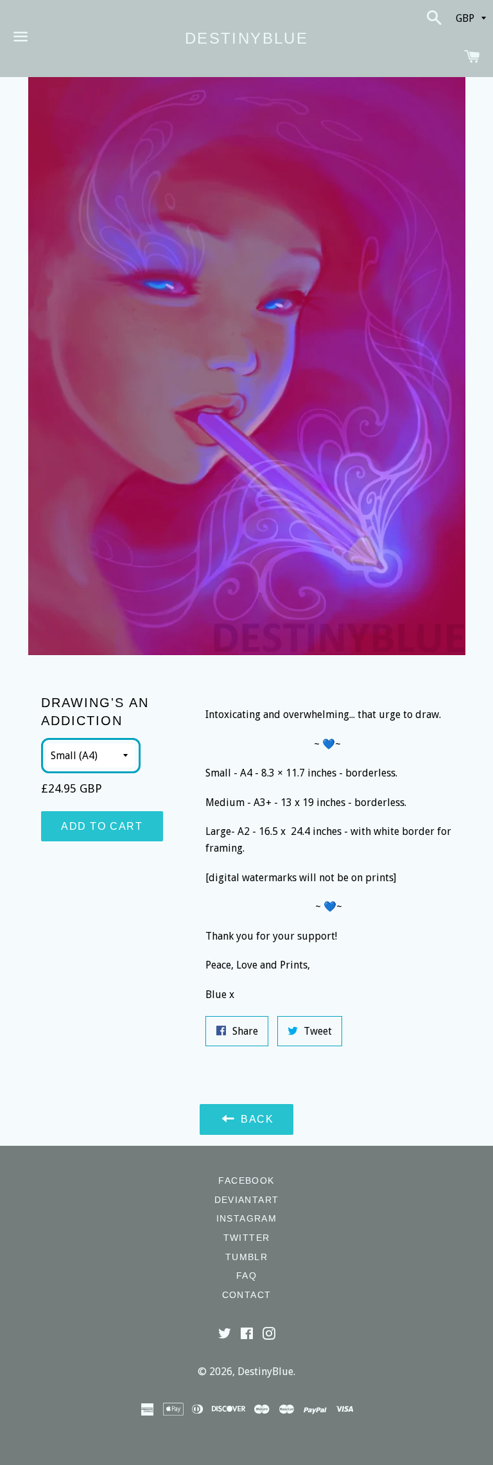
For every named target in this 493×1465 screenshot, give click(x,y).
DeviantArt (246, 1200)
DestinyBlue (246, 38)
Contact (247, 1295)
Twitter (246, 1238)
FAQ (246, 1275)
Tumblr (246, 1257)
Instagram (246, 1218)
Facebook (246, 1180)
